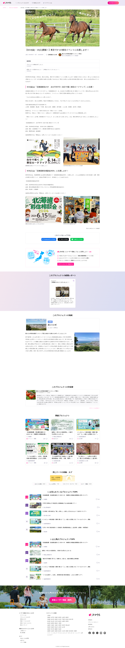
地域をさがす (23, 619)
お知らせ (22, 640)
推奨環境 (90, 624)
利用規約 (90, 619)
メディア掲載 (23, 642)
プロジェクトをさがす (25, 617)
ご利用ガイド (23, 630)
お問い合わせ (91, 626)
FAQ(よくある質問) (24, 638)
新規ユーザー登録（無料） (62, 600)
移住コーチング (23, 625)
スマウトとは (23, 615)
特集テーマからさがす (25, 621)
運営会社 (90, 629)
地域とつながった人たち (25, 623)
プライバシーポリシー (93, 622)
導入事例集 (22, 632)
